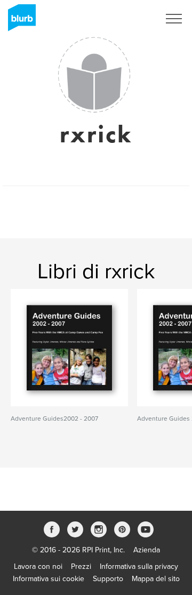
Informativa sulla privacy (139, 566)
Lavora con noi (38, 566)
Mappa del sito (156, 578)
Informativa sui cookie (48, 578)
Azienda (146, 549)
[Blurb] (19, 21)
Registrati (130, 18)
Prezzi (81, 566)
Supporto (108, 578)
